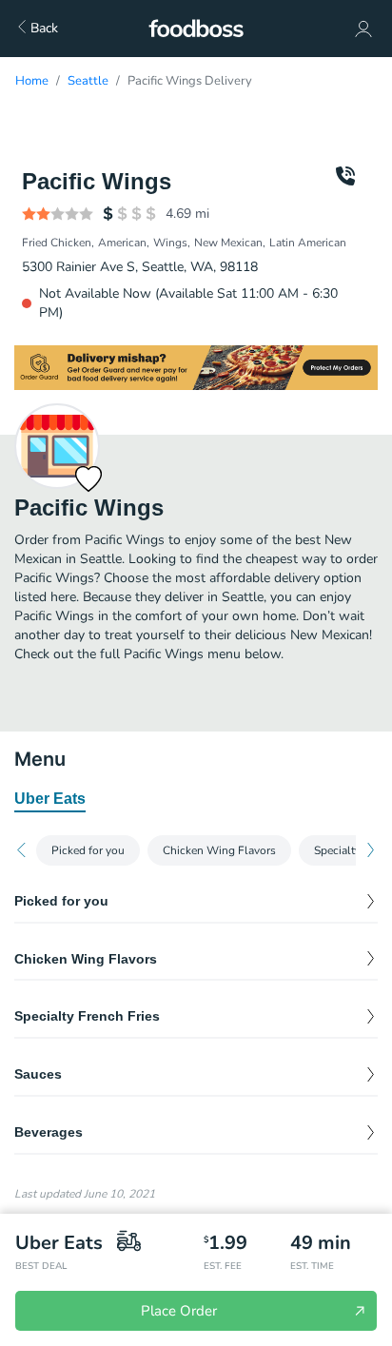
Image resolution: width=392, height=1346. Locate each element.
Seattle (88, 80)
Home (32, 80)
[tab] (50, 800)
